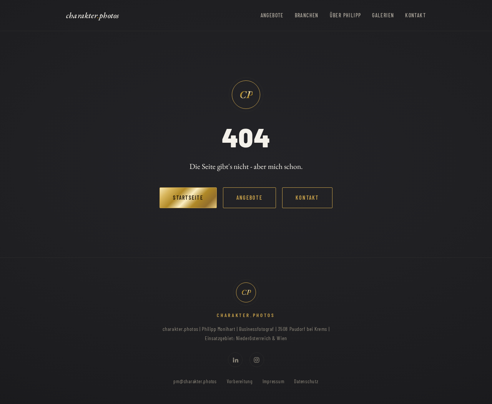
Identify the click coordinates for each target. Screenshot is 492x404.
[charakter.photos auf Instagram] (256, 359)
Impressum (273, 381)
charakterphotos (92, 15)
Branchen (307, 15)
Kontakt (415, 15)
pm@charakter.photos (195, 381)
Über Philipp (345, 15)
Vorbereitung (240, 381)
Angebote (272, 15)
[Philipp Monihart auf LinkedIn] (235, 359)
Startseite (188, 197)
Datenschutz (306, 381)
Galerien (383, 15)
